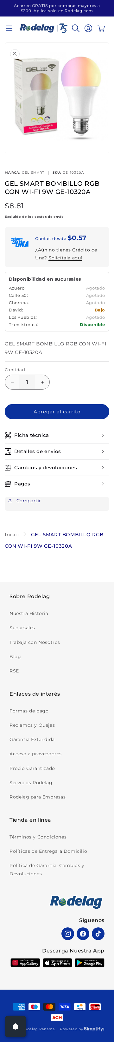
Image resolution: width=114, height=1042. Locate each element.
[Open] (15, 1026)
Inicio (12, 534)
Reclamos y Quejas (32, 725)
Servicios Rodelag (31, 782)
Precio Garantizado (32, 768)
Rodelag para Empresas (38, 797)
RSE (14, 671)
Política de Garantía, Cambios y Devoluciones (47, 869)
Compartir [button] (28, 501)
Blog (15, 656)
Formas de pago (29, 711)
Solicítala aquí (65, 258)
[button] (9, 28)
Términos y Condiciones (38, 837)
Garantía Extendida (32, 739)
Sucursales (22, 628)
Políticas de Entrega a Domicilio (48, 851)
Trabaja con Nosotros (35, 642)
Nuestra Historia (29, 613)
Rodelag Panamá (38, 1029)
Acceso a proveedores (36, 754)
